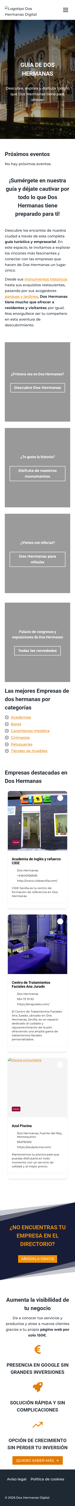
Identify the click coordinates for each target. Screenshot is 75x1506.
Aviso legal (16, 1479)
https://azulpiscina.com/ (34, 1147)
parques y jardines (21, 296)
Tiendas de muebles (29, 751)
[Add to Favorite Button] (60, 798)
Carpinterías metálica (30, 731)
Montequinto (26, 1137)
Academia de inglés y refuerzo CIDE (36, 861)
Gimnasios (20, 737)
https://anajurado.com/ (33, 1004)
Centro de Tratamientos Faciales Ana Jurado (31, 984)
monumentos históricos (45, 279)
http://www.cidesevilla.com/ (37, 881)
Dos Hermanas (27, 870)
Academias (21, 717)
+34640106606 (27, 875)
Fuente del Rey (51, 1133)
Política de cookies (47, 1479)
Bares (16, 724)
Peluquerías (21, 744)
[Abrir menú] (65, 10)
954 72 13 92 (25, 999)
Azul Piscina (22, 1126)
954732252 (24, 1142)
